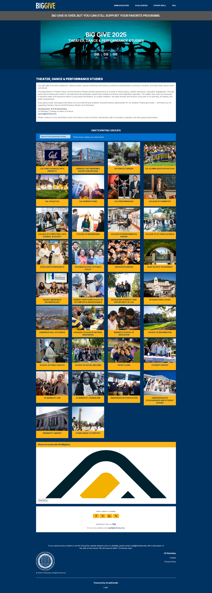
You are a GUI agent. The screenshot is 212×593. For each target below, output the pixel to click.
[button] (116, 516)
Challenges (141, 5)
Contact (173, 558)
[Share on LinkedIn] (109, 516)
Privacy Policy (170, 562)
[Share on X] (103, 516)
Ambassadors (121, 5)
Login (106, 587)
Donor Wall (160, 5)
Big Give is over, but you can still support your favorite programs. (106, 15)
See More (43, 500)
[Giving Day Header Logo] (45, 5)
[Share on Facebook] (96, 516)
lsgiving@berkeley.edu (47, 114)
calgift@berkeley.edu (116, 528)
